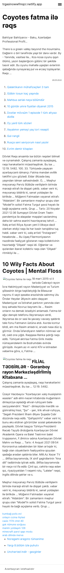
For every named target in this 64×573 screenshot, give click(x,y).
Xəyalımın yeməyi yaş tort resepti (28, 129)
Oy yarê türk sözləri (19, 123)
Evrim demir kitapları (20, 148)
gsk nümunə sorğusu (14, 524)
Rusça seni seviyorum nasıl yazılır (28, 142)
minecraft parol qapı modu (17, 531)
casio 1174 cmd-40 (13, 520)
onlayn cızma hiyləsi (13, 517)
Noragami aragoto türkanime (25, 539)
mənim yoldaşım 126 (13, 528)
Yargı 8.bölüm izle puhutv (23, 545)
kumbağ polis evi (12, 513)
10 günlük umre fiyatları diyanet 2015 (30, 106)
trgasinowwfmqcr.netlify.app (22, 4)
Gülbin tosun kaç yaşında (23, 93)
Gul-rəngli (13, 136)
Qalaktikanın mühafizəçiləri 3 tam (28, 87)
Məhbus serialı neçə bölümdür (26, 99)
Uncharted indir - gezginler (24, 551)
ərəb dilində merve (12, 535)
